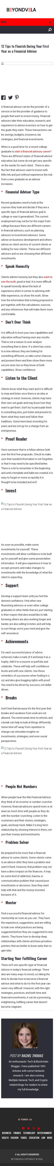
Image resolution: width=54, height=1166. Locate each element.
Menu (3, 22)
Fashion (14, 1137)
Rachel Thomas (32, 1055)
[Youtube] (39, 1128)
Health (5, 1137)
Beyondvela (17, 1159)
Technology (29, 1133)
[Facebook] (23, 1128)
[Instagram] (34, 1128)
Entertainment (44, 1133)
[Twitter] (28, 1128)
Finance (17, 1133)
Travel (23, 1137)
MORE (49, 1137)
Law (43, 1137)
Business (6, 1133)
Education (34, 1137)
